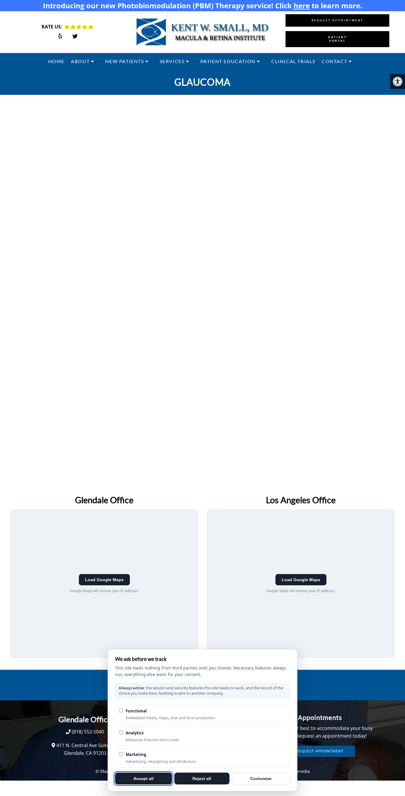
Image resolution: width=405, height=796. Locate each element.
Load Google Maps (104, 579)
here (302, 5)
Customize (261, 778)
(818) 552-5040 (88, 731)
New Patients (124, 61)
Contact (334, 61)
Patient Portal (337, 39)
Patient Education (228, 61)
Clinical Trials (293, 61)
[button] (397, 81)
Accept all (143, 778)
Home (56, 61)
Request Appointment (337, 20)
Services (172, 61)
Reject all (201, 778)
